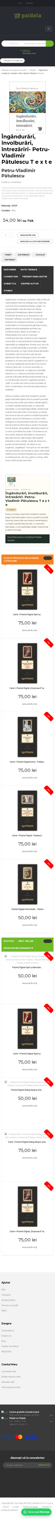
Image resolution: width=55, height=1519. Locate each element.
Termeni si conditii (9, 1305)
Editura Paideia (46, 1503)
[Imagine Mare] (25, 1427)
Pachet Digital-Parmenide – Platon (28, 909)
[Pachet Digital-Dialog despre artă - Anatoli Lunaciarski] (27, 1083)
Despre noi (6, 1336)
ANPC (4, 1310)
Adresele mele (7, 1382)
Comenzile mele (8, 1371)
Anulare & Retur (8, 1300)
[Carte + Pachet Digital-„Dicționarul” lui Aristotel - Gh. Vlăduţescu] (27, 663)
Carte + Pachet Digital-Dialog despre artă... (27, 1142)
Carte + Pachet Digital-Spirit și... (27, 614)
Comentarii (11, 276)
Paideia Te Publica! (10, 1346)
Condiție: (5, 210)
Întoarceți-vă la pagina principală (13, 70)
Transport (6, 1295)
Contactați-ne (7, 1330)
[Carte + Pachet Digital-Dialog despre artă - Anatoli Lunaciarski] (27, 1135)
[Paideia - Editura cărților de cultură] (27, 16)
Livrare (16, 1507)
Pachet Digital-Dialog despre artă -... (27, 1090)
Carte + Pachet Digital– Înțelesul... (27, 835)
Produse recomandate (18, 948)
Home (6, 1507)
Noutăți (9, 941)
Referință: (6, 206)
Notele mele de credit (10, 1377)
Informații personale (10, 1387)
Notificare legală (30, 1507)
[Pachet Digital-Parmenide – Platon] (28, 884)
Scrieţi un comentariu (11, 182)
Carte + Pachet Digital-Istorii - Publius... (27, 762)
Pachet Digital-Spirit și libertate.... (27, 967)
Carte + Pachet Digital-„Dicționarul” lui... (27, 688)
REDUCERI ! (6, 1351)
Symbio (8, 290)
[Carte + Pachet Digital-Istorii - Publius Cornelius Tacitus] (27, 737)
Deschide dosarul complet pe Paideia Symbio (24, 539)
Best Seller (25, 941)
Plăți (3, 1289)
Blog (3, 1341)
